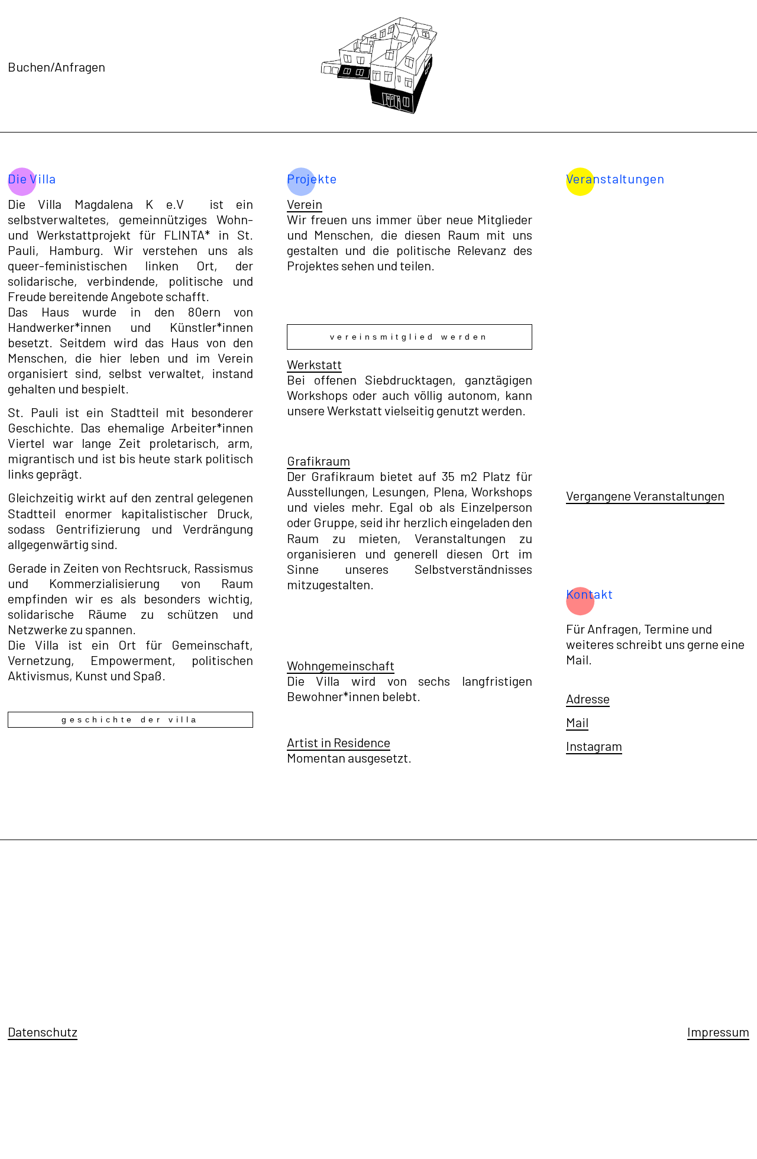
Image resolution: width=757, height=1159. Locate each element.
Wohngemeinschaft (340, 665)
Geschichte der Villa (130, 719)
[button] (729, 201)
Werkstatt (314, 364)
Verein (304, 203)
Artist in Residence (338, 742)
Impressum (718, 1031)
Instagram (594, 745)
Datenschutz (42, 1031)
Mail (577, 721)
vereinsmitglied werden (409, 336)
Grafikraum (318, 460)
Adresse (588, 698)
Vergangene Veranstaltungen (645, 495)
